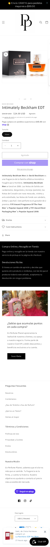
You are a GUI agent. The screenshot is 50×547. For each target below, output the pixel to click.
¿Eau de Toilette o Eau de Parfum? (20, 405)
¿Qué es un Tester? (13, 411)
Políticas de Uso (12, 434)
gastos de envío (9, 117)
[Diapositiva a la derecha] (31, 99)
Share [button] (7, 235)
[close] (47, 3)
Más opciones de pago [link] (25, 169)
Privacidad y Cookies (14, 440)
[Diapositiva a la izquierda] (19, 99)
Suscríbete (16, 356)
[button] (3, 22)
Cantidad (5, 140)
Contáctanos (10, 399)
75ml (8, 135)
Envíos (8, 446)
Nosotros (9, 393)
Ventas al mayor (12, 417)
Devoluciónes (11, 452)
